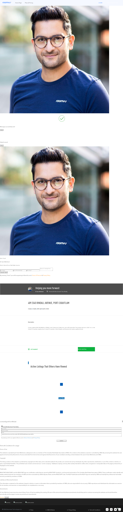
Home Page (18, 3)
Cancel (2, 272)
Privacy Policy (37, 437)
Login (100, 3)
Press (31, 510)
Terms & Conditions (95, 510)
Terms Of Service (36, 275)
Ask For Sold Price (82, 349)
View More (61, 398)
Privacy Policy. (46, 275)
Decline (2, 497)
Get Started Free (112, 3)
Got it (2, 130)
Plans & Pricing (29, 3)
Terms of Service (28, 437)
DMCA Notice (51, 510)
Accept (6, 497)
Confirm (61, 440)
